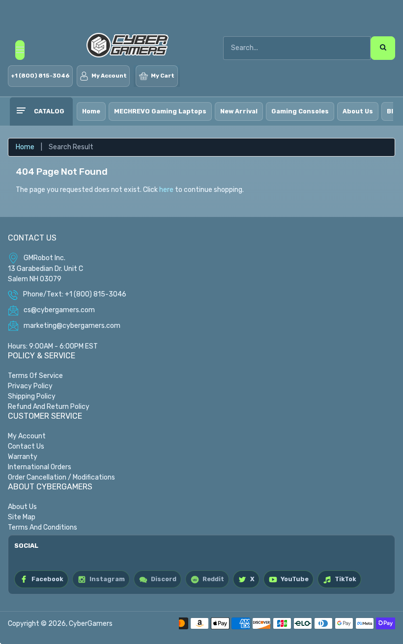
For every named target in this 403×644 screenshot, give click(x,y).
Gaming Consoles (300, 111)
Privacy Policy (30, 386)
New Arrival (239, 111)
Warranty (22, 457)
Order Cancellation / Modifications (61, 477)
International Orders (39, 467)
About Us (358, 111)
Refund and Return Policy (48, 406)
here (166, 190)
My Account (27, 436)
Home (91, 111)
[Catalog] (20, 111)
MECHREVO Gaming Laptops (160, 111)
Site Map (21, 517)
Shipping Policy (32, 396)
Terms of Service (35, 376)
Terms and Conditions (42, 527)
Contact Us (26, 446)
